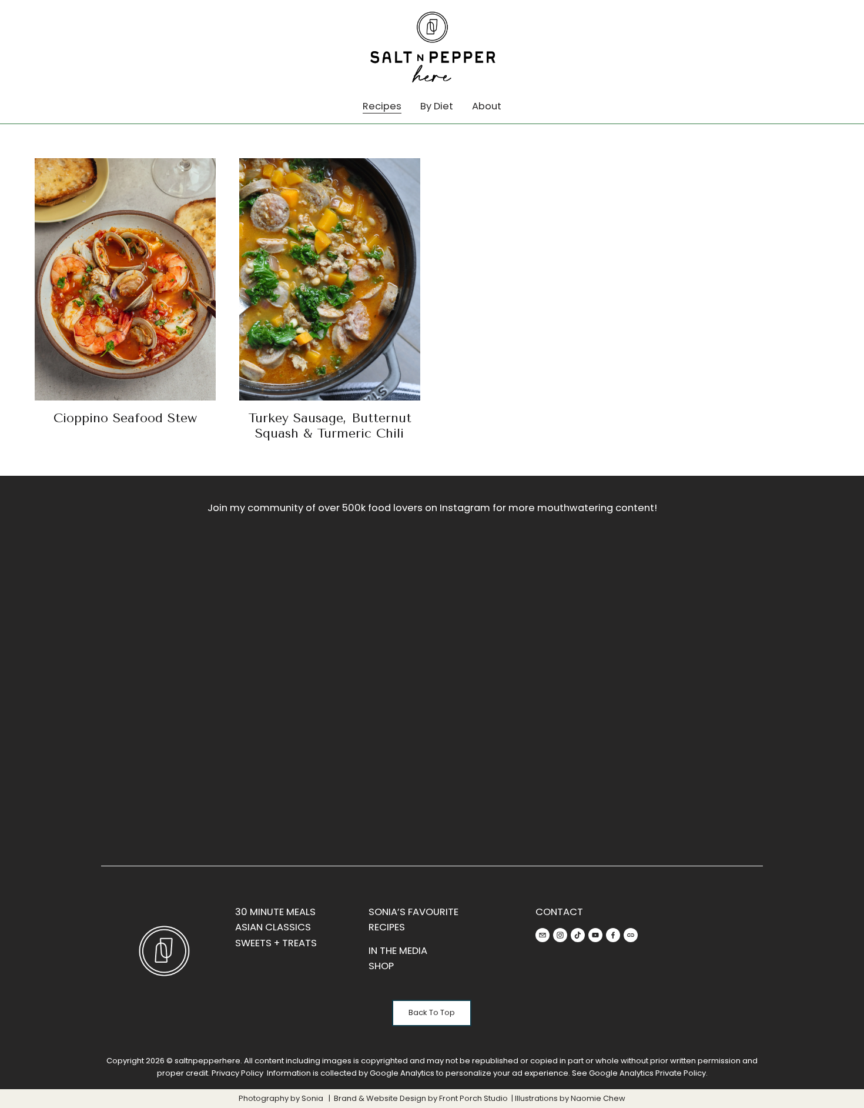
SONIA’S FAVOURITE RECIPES (413, 919)
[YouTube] (595, 935)
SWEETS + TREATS (276, 943)
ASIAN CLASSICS (273, 927)
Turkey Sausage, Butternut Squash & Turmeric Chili (329, 425)
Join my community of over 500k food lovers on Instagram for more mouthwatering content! (432, 508)
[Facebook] (613, 935)
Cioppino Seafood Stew (125, 418)
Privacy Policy (237, 1073)
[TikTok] (578, 935)
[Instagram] (560, 935)
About (486, 106)
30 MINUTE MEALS (275, 912)
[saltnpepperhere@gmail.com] (542, 935)
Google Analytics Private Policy (647, 1073)
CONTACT (559, 912)
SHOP (381, 966)
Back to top (431, 1012)
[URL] (631, 935)
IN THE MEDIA (398, 950)
